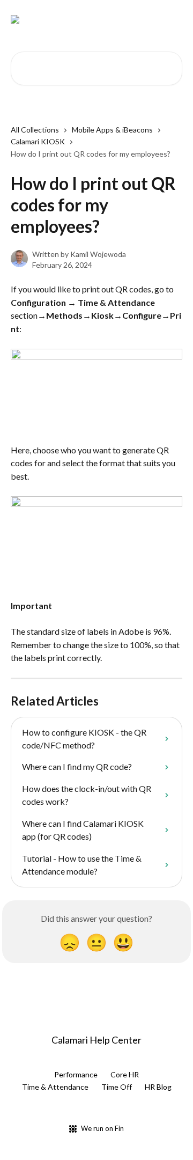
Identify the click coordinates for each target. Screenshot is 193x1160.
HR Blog (158, 1086)
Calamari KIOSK (38, 141)
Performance (76, 1074)
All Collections (35, 129)
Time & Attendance (55, 1086)
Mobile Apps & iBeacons (112, 129)
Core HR (124, 1074)
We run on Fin (102, 1128)
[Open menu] (172, 19)
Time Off (116, 1086)
